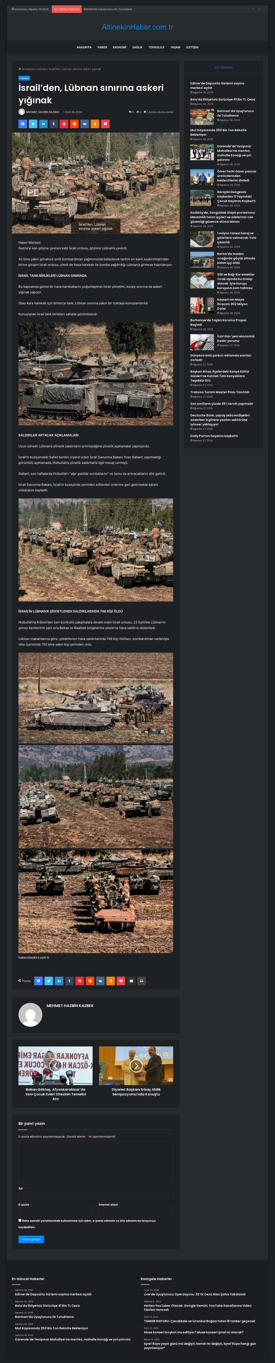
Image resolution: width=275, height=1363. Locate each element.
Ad (21, 1188)
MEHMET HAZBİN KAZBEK (42, 112)
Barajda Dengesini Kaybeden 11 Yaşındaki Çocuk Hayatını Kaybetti (236, 196)
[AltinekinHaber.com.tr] (137, 27)
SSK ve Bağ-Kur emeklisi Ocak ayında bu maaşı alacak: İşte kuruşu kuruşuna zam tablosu (235, 281)
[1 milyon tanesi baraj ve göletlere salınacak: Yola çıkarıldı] (202, 239)
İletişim (192, 47)
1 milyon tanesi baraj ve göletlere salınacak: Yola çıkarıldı (236, 237)
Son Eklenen (223, 67)
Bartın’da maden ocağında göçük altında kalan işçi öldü (236, 258)
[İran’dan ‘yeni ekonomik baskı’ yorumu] (202, 342)
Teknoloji (156, 47)
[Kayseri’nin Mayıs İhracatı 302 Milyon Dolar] (202, 305)
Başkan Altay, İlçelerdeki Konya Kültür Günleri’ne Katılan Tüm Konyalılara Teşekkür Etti (219, 376)
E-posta (24, 1204)
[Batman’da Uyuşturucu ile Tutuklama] (202, 117)
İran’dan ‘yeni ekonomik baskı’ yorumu (236, 338)
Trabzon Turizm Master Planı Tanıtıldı (219, 392)
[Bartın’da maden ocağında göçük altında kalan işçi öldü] (202, 260)
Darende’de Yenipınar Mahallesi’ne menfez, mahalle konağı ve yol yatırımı (234, 153)
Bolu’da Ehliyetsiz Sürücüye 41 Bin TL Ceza (222, 99)
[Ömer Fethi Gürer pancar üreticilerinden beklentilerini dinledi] (202, 177)
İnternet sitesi (108, 1204)
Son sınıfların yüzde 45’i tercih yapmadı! (221, 404)
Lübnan (41, 69)
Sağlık (137, 47)
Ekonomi (119, 47)
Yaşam (175, 47)
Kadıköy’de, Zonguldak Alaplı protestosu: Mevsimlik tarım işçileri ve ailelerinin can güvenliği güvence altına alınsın (223, 217)
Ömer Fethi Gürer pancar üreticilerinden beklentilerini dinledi (237, 176)
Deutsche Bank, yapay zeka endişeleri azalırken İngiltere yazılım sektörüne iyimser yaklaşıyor (220, 419)
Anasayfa (84, 47)
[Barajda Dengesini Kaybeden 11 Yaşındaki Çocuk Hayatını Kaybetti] (202, 198)
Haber (102, 47)
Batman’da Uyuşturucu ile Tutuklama (108, 9)
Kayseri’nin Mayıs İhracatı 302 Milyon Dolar (232, 304)
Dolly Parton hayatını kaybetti (214, 436)
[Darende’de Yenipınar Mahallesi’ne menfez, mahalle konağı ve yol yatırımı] (202, 152)
